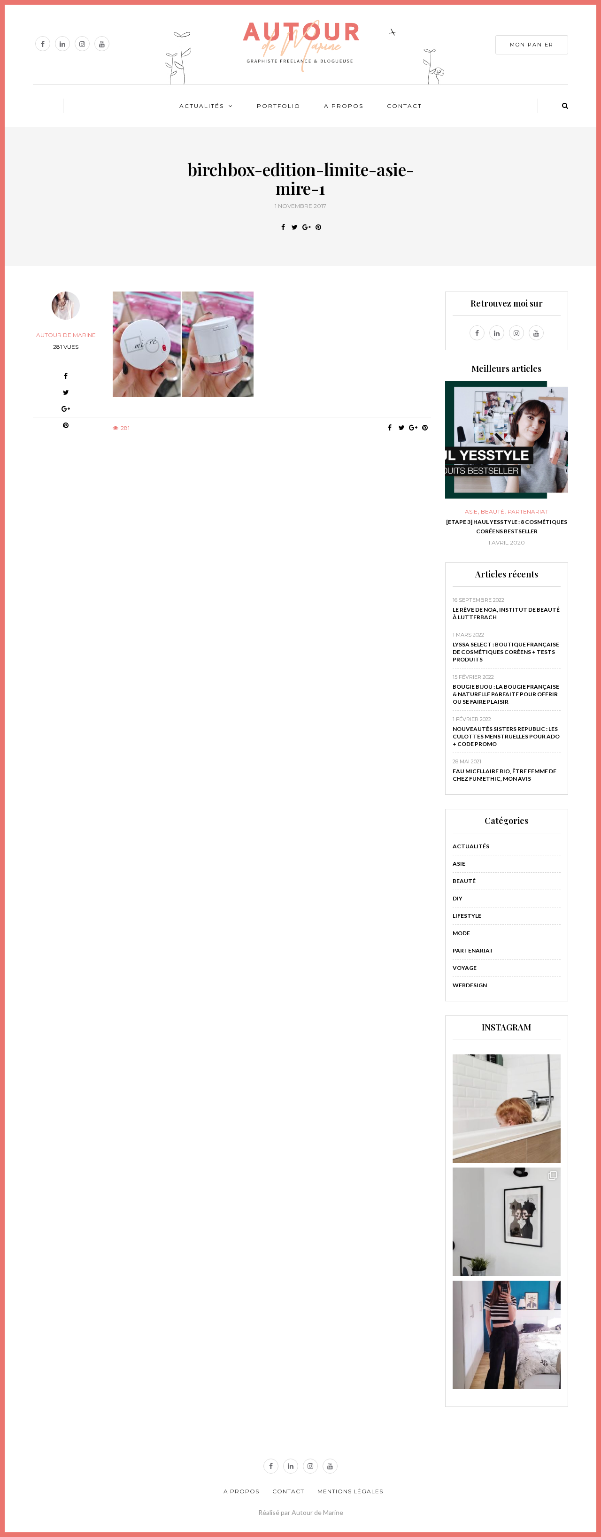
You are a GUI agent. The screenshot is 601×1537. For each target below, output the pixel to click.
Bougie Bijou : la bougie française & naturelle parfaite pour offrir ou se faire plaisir (506, 694)
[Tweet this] (294, 227)
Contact (404, 105)
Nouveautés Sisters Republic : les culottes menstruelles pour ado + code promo (506, 736)
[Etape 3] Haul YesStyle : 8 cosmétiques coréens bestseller (491, 526)
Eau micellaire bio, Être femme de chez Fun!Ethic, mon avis (504, 775)
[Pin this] (318, 227)
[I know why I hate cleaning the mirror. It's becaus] (507, 1335)
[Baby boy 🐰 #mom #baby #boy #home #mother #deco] (507, 1108)
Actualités (201, 105)
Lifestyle (467, 915)
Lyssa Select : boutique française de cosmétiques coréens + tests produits (506, 652)
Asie (456, 512)
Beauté (477, 512)
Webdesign (470, 985)
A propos (343, 105)
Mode (461, 933)
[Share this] (283, 227)
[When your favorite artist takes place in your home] (507, 1222)
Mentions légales (350, 1491)
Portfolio (278, 105)
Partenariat (513, 512)
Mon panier (532, 44)
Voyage (465, 967)
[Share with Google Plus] (306, 227)
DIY (457, 898)
